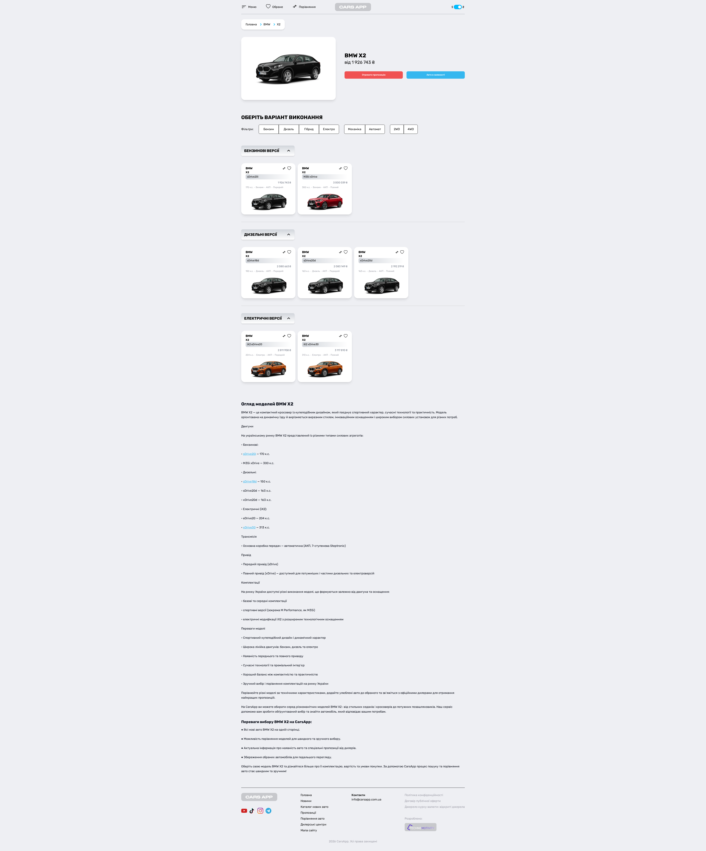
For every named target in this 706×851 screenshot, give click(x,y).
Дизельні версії (260, 234)
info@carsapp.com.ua (366, 799)
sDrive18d (250, 481)
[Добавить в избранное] (289, 168)
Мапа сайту (309, 830)
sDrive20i (249, 454)
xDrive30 (249, 527)
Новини (306, 801)
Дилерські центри (313, 824)
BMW (266, 24)
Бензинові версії (261, 151)
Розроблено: (413, 818)
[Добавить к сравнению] (284, 168)
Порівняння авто (313, 818)
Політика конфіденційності (424, 795)
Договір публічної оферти (423, 801)
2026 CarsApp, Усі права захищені (353, 841)
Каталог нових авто (314, 807)
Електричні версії (263, 318)
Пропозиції (308, 812)
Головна (251, 24)
